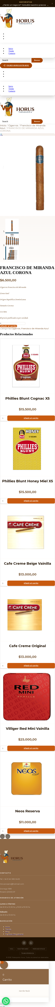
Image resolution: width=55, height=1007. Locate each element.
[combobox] (20, 60)
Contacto (10, 39)
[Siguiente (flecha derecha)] (4, 1006)
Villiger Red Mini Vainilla (27, 728)
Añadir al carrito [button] (31, 418)
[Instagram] (24, 942)
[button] (27, 43)
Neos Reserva (27, 811)
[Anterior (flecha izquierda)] (1, 1006)
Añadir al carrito (8, 326)
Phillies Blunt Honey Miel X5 (27, 481)
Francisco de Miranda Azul (35, 328)
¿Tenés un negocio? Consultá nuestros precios (26, 3)
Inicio (8, 34)
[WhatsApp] (31, 942)
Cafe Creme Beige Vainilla (27, 563)
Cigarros (13, 125)
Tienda (8, 36)
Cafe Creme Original (27, 646)
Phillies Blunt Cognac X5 (27, 398)
